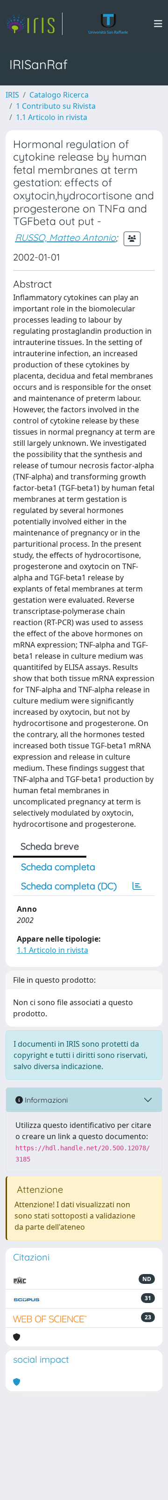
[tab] (137, 886)
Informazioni (45, 1100)
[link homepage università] (108, 24)
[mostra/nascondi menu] (158, 23)
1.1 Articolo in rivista (51, 117)
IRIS (12, 95)
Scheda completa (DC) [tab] (69, 886)
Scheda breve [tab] (50, 846)
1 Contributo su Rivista (56, 106)
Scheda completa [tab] (58, 867)
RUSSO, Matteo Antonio (65, 237)
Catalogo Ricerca (59, 95)
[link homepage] (34, 24)
